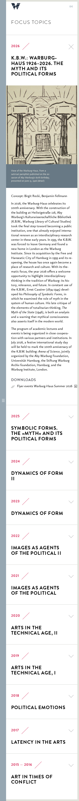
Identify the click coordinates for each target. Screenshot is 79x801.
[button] (3, 400)
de (71, 7)
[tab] (38, 60)
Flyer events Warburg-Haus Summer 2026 (44, 386)
